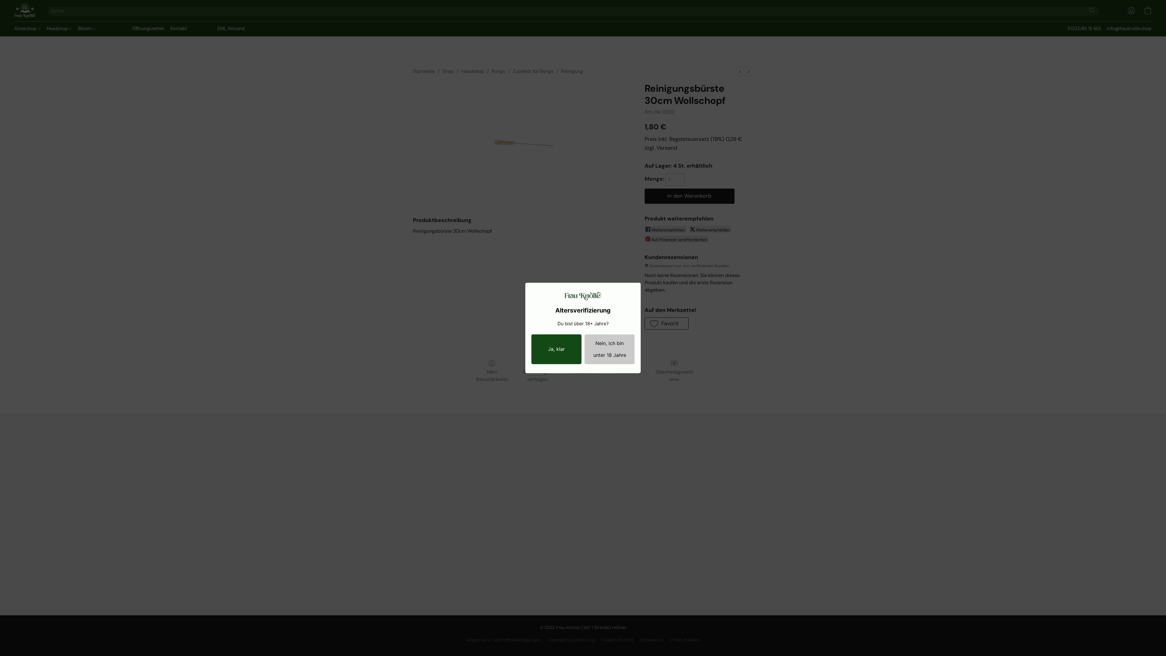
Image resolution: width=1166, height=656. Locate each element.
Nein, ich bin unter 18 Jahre (609, 349)
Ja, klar (556, 349)
